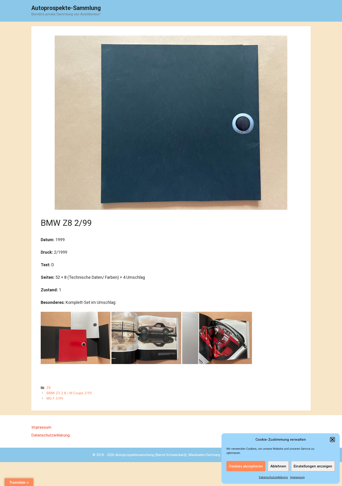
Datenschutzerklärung (273, 477)
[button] (332, 439)
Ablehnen (278, 466)
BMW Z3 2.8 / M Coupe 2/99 (69, 393)
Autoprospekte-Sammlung (66, 8)
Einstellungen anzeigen (313, 466)
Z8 (48, 388)
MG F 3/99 (54, 398)
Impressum (297, 477)
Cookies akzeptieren (246, 466)
